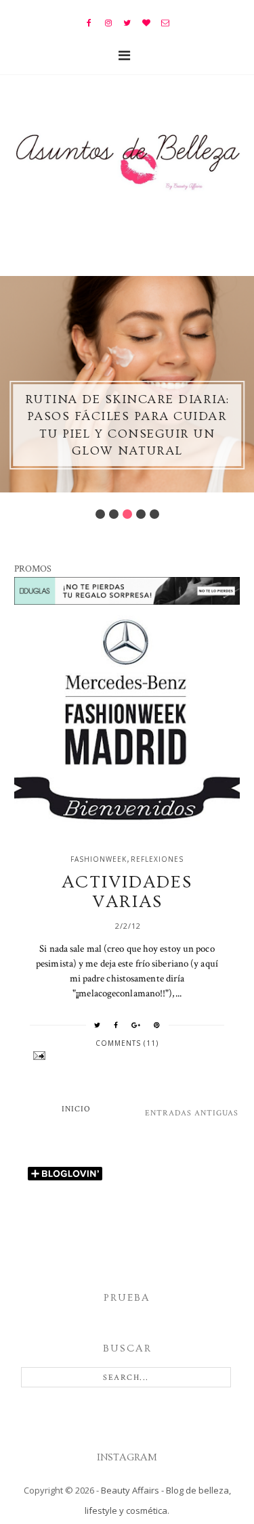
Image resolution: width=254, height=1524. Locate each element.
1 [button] (100, 514)
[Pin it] (157, 1024)
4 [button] (141, 514)
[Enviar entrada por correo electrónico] (127, 1055)
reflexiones (157, 859)
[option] (127, 384)
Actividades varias (127, 892)
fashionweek (98, 859)
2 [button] (114, 514)
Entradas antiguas (191, 1113)
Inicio (76, 1109)
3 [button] (127, 514)
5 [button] (154, 514)
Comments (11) (127, 1043)
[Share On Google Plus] (136, 1024)
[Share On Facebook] (116, 1024)
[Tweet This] (97, 1024)
